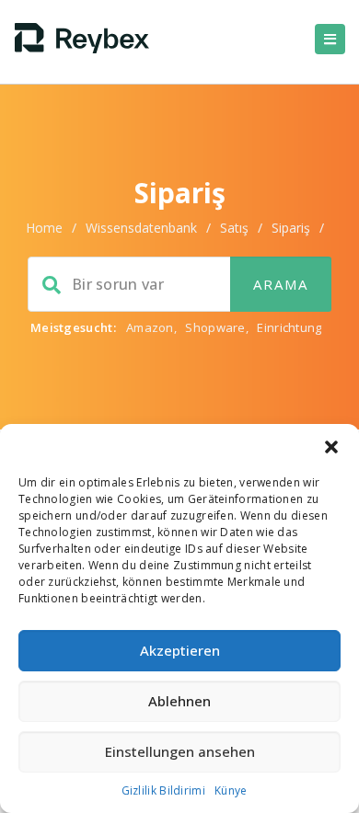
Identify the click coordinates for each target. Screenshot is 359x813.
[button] (331, 447)
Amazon (150, 327)
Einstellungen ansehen (180, 751)
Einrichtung (289, 327)
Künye (231, 790)
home (44, 227)
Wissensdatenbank (141, 227)
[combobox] (179, 284)
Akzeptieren (180, 650)
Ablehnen (179, 701)
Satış (234, 227)
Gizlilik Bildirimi (163, 790)
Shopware (215, 327)
